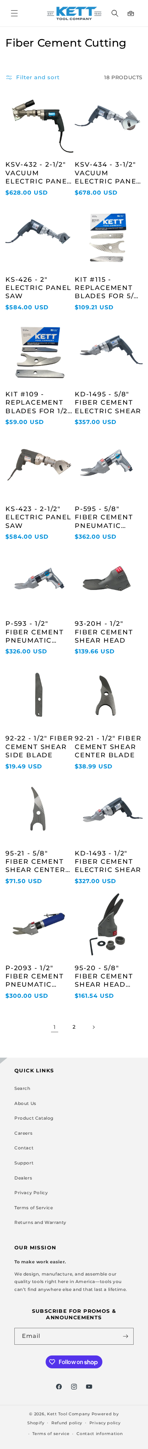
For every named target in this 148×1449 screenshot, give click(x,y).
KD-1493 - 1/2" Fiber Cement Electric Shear (108, 861)
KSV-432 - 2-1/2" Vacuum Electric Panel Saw (38, 173)
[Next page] (93, 1027)
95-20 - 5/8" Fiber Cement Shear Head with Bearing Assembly (104, 976)
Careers (23, 1133)
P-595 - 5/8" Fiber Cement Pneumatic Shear (104, 517)
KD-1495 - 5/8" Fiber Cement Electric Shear (108, 402)
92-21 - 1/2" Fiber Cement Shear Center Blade (108, 746)
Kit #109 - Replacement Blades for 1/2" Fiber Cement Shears (38, 402)
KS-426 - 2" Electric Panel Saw (38, 288)
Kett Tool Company (68, 1413)
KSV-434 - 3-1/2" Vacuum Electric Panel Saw (108, 173)
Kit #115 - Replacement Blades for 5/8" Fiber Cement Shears (108, 288)
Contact (23, 1147)
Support (23, 1163)
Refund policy (66, 1422)
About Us (25, 1103)
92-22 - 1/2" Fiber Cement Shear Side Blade (39, 746)
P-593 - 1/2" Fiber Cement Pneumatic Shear (34, 632)
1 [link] (55, 1027)
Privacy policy (105, 1422)
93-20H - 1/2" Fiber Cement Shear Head (104, 632)
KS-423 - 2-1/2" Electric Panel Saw (38, 517)
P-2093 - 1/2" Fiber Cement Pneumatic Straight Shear (39, 976)
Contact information (99, 1433)
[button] (14, 13)
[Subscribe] (125, 1336)
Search (22, 1088)
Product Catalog (34, 1118)
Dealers (23, 1178)
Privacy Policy (31, 1192)
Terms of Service (33, 1207)
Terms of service (50, 1433)
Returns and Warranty (40, 1222)
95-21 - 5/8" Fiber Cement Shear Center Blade (35, 861)
